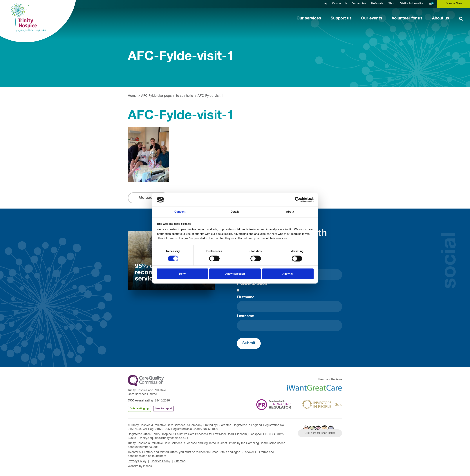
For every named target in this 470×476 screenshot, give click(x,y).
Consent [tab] (179, 211)
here (163, 456)
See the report (163, 409)
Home (132, 96)
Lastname (245, 316)
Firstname (245, 297)
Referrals (377, 3)
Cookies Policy (160, 461)
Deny (182, 273)
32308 (154, 447)
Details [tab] (235, 211)
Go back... (148, 198)
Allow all (287, 273)
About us (440, 19)
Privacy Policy (137, 461)
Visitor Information (412, 3)
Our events (371, 19)
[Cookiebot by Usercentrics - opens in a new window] (297, 199)
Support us (341, 19)
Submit (248, 343)
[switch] (214, 258)
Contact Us (339, 3)
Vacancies (359, 3)
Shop (391, 3)
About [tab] (290, 211)
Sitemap (179, 461)
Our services (309, 19)
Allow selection (235, 273)
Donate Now (454, 3)
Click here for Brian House (320, 433)
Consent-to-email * (253, 284)
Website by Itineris (140, 466)
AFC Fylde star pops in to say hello (167, 96)
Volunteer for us (407, 19)
